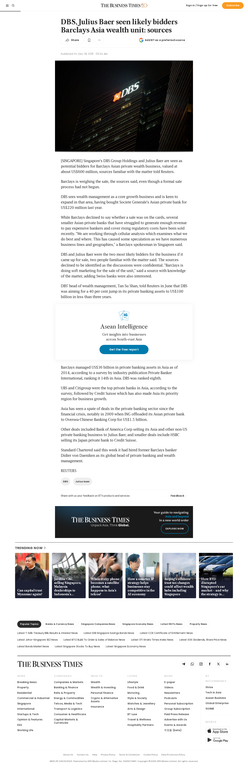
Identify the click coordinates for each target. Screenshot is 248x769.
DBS (65, 481)
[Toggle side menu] (7, 5)
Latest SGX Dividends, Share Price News (203, 640)
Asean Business (216, 698)
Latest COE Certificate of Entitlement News (166, 633)
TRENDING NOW (29, 548)
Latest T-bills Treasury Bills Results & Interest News (47, 633)
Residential (24, 693)
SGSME (210, 708)
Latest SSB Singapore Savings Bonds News (109, 633)
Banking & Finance (66, 687)
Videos (168, 687)
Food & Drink (135, 687)
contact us (83, 754)
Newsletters (172, 693)
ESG (19, 725)
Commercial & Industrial (33, 698)
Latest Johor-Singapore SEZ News (37, 640)
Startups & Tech (28, 714)
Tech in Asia (213, 692)
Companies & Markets (68, 682)
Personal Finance (102, 693)
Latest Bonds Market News (33, 646)
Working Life (25, 730)
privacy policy (108, 754)
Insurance (97, 706)
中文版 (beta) (173, 730)
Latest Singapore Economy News (126, 646)
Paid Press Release (176, 714)
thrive (209, 687)
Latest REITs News (171, 624)
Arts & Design (136, 709)
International (25, 709)
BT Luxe (132, 714)
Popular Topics (29, 624)
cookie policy (150, 754)
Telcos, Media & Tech (68, 703)
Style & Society (137, 698)
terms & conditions (129, 754)
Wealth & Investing (103, 687)
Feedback (177, 496)
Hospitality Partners (140, 725)
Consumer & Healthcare (70, 714)
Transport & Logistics (68, 709)
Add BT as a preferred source (165, 40)
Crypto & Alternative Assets (104, 699)
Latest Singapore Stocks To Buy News (77, 646)
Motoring (133, 693)
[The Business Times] (121, 5)
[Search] (13, 5)
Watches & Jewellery (141, 703)
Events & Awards (175, 725)
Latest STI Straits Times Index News (152, 640)
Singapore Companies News (98, 624)
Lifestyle (132, 682)
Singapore (24, 703)
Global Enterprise (217, 703)
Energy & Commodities (69, 698)
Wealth (95, 682)
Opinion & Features (29, 719)
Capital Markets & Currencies (66, 721)
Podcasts (170, 698)
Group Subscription (177, 709)
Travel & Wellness (139, 719)
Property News (198, 624)
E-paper (169, 682)
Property (23, 687)
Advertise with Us (175, 719)
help (94, 754)
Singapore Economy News (137, 624)
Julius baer (82, 481)
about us (68, 754)
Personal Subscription (178, 703)
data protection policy (173, 754)
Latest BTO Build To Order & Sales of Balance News (94, 640)
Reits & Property (64, 693)
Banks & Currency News (60, 624)
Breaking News (27, 682)
